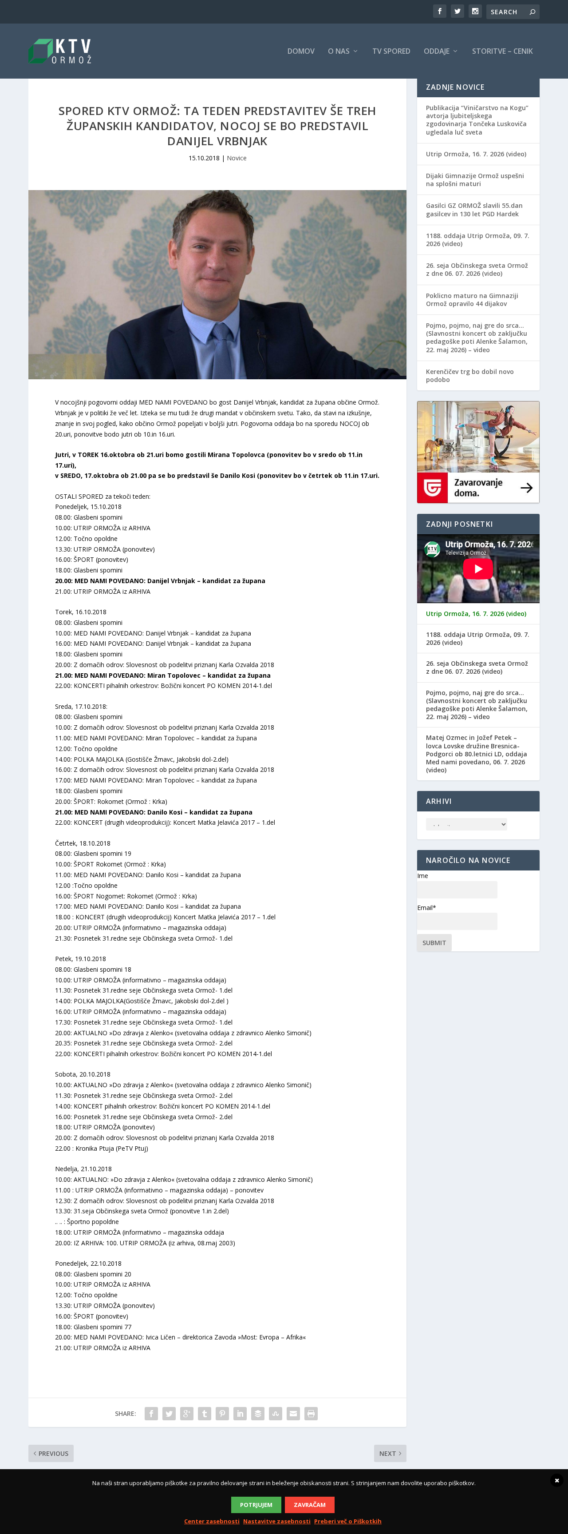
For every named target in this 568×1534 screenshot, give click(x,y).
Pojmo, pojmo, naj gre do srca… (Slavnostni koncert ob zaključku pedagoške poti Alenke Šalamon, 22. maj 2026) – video (477, 337)
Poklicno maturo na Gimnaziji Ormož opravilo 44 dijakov (472, 299)
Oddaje (437, 52)
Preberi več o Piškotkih (348, 1521)
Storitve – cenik (502, 52)
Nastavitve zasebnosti (277, 1521)
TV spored (391, 52)
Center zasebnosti (212, 1521)
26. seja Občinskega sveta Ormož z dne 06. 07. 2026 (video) (477, 269)
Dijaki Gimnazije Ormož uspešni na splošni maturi (475, 179)
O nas (339, 52)
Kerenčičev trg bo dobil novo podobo (470, 375)
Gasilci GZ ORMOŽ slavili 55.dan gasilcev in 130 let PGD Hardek (474, 209)
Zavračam (310, 1505)
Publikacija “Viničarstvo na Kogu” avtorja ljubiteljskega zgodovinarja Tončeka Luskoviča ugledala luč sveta (477, 119)
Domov (301, 52)
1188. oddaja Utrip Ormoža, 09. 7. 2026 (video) (477, 239)
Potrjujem (256, 1505)
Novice (237, 158)
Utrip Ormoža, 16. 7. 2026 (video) (476, 154)
